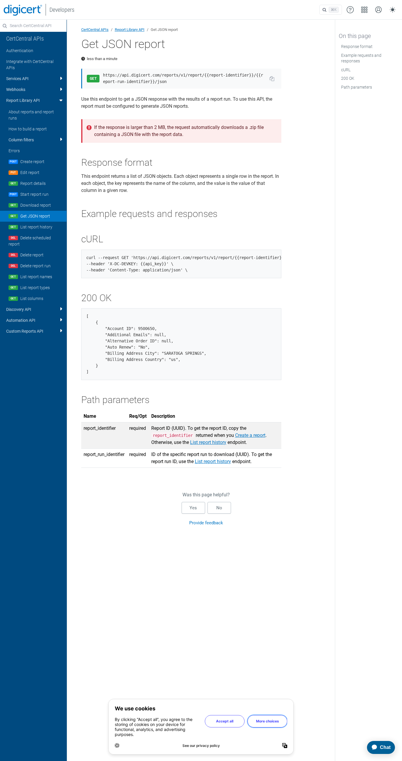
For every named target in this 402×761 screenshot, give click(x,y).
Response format (357, 46)
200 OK (347, 78)
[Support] (350, 10)
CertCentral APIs (95, 29)
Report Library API (129, 29)
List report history (208, 442)
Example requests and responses (361, 58)
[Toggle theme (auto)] (392, 10)
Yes (193, 507)
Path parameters (356, 87)
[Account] (378, 10)
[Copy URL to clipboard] (272, 78)
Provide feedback (206, 522)
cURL (345, 69)
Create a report (250, 435)
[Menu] (364, 10)
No (219, 507)
